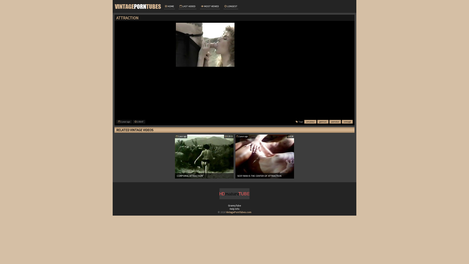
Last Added (188, 6)
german (323, 121)
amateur (310, 121)
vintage (347, 121)
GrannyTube (234, 205)
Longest (232, 6)
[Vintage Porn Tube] (138, 6)
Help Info (234, 208)
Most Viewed (211, 6)
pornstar (335, 121)
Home (170, 6)
